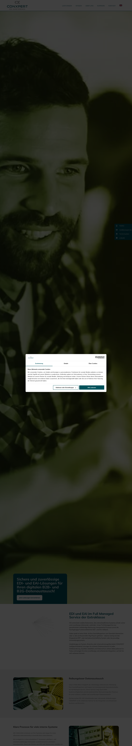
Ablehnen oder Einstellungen (65, 387)
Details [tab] (66, 363)
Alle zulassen (92, 387)
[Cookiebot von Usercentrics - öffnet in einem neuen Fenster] (96, 357)
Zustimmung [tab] (39, 363)
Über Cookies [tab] (93, 363)
